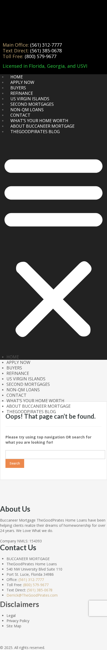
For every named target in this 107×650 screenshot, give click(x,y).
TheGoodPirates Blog (35, 131)
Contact (20, 115)
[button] (53, 245)
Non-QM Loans (27, 110)
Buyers (18, 88)
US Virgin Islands (29, 99)
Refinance (21, 93)
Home (16, 77)
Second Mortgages (32, 104)
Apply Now (22, 82)
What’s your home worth (39, 120)
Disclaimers (19, 604)
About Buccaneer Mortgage (42, 126)
